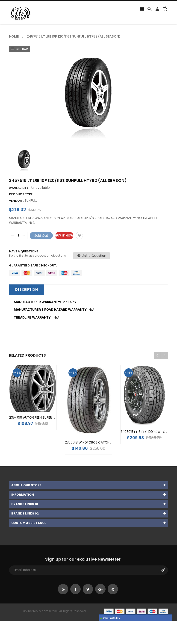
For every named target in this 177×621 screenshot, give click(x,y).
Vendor (15, 200)
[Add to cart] (39, 403)
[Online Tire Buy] (136, 611)
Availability (19, 188)
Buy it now (64, 235)
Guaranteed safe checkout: (33, 265)
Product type (20, 194)
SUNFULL (31, 200)
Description (26, 289)
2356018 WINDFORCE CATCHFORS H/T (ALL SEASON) (105, 442)
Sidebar (21, 49)
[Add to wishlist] (79, 235)
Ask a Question (93, 255)
